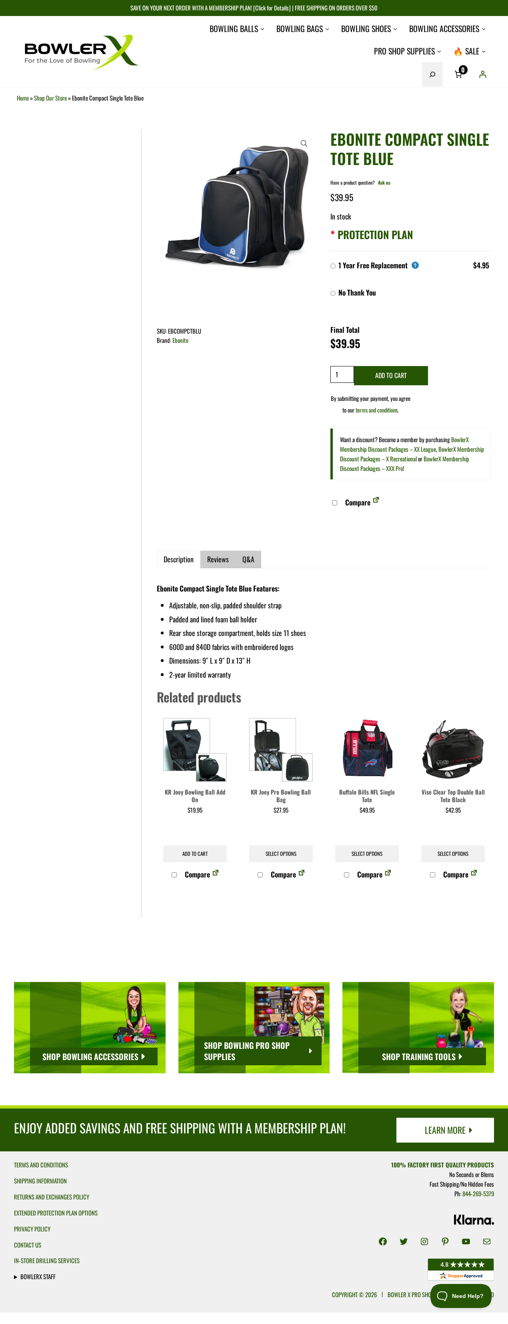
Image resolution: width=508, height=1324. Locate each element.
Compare (357, 502)
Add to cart (391, 375)
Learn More (445, 1129)
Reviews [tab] (218, 559)
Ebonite (180, 340)
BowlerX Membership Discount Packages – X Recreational (412, 454)
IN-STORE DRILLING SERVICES (47, 1260)
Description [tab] (179, 559)
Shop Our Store (50, 97)
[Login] (483, 74)
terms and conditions (377, 410)
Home (23, 97)
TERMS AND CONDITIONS (41, 1164)
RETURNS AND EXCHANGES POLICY (51, 1196)
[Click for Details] (271, 7)
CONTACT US (27, 1244)
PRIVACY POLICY (32, 1228)
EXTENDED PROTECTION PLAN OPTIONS (56, 1212)
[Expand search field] (432, 74)
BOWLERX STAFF (38, 1276)
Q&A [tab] (248, 559)
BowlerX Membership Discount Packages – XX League (404, 444)
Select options (281, 853)
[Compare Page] (376, 502)
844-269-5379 (478, 1193)
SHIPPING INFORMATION (40, 1180)
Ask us (384, 182)
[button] (304, 143)
